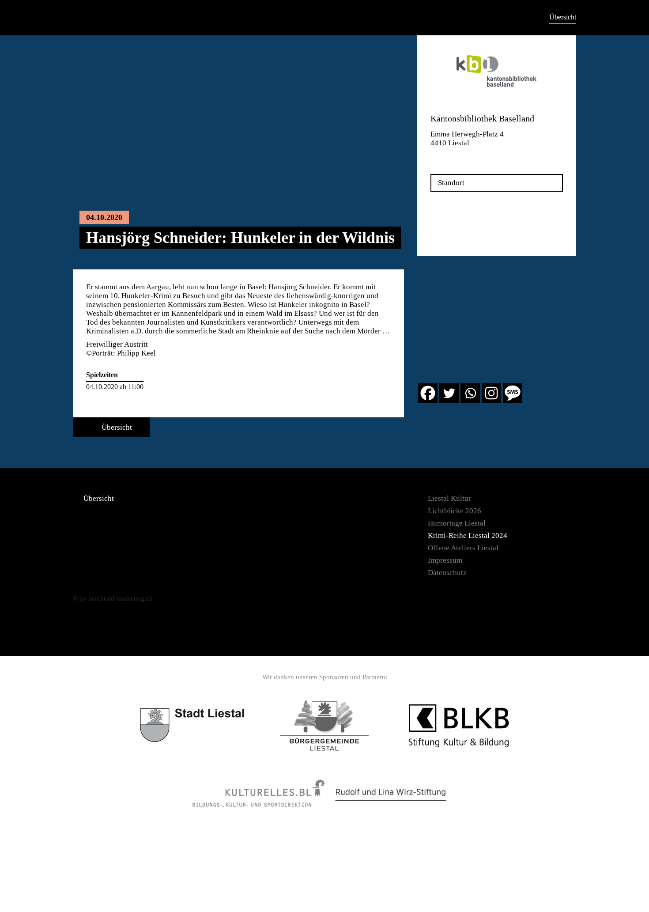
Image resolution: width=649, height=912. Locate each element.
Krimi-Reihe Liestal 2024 (467, 535)
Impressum (445, 560)
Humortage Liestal (457, 523)
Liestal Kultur (449, 498)
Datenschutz (447, 572)
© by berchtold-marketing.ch (113, 598)
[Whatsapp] (470, 393)
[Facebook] (428, 393)
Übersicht (562, 17)
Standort (451, 182)
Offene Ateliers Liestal (463, 548)
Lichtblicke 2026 (454, 511)
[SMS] (512, 393)
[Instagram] (491, 393)
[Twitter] (449, 393)
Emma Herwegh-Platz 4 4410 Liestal (467, 138)
